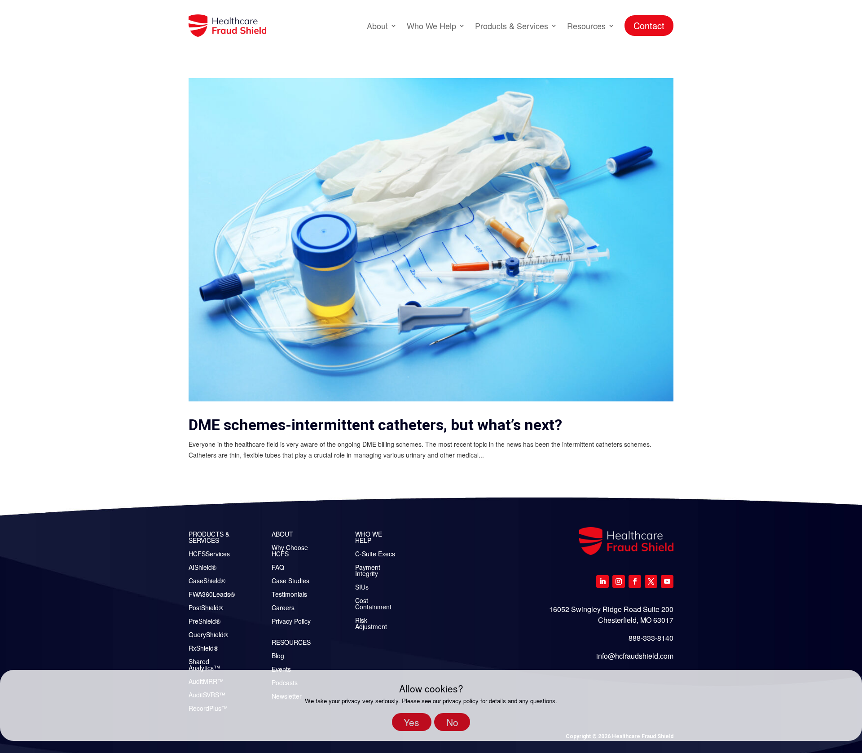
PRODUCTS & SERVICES (209, 538)
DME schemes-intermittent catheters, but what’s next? (375, 425)
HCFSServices (209, 554)
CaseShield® (207, 581)
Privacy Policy (291, 621)
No (452, 722)
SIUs (362, 587)
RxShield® (203, 648)
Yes (411, 722)
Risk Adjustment (371, 624)
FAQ (278, 568)
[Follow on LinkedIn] (602, 581)
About (377, 25)
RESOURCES (291, 643)
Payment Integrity (367, 571)
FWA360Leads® (212, 595)
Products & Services (511, 25)
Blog (278, 656)
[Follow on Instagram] (618, 581)
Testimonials (289, 595)
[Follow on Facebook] (635, 581)
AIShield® (202, 568)
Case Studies (290, 581)
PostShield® (206, 608)
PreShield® (204, 621)
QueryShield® (208, 635)
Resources (586, 25)
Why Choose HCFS (290, 551)
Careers (283, 608)
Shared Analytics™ (204, 665)
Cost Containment (373, 604)
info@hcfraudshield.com (634, 656)
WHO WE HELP (368, 538)
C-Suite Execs (375, 554)
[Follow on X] (651, 581)
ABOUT (282, 534)
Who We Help (431, 25)
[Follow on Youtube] (667, 581)
